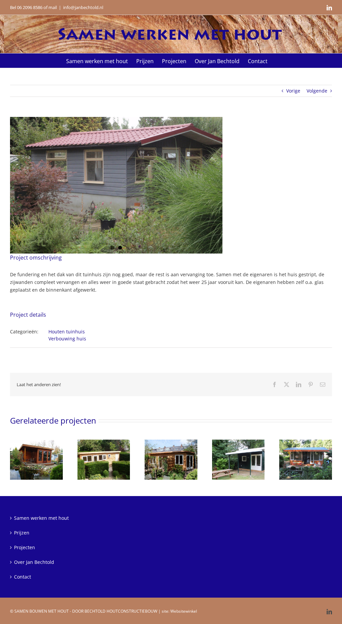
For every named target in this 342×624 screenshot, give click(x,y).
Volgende (317, 91)
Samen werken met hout (41, 518)
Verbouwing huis (67, 338)
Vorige (293, 91)
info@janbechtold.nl (83, 7)
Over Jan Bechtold (34, 562)
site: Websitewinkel (179, 611)
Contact (22, 577)
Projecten (24, 547)
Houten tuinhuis (66, 331)
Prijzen (21, 532)
